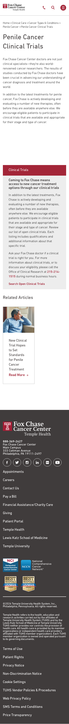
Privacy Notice (13, 665)
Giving (7, 513)
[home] (14, 10)
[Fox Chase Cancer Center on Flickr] (47, 462)
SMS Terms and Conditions (23, 707)
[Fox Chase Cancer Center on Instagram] (27, 462)
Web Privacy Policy (17, 699)
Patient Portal (13, 521)
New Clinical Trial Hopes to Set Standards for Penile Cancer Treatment (18, 355)
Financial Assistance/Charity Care (28, 505)
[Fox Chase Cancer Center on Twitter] (17, 462)
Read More (17, 375)
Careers (8, 480)
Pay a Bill (9, 497)
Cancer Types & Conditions (44, 23)
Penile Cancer (11, 27)
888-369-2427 (12, 441)
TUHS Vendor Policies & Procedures (29, 690)
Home (6, 23)
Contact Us (11, 488)
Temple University (16, 546)
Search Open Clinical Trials (27, 284)
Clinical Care (19, 23)
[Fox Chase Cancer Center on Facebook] (7, 462)
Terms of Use (12, 649)
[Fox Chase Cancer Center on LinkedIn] (37, 462)
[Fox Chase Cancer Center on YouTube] (57, 462)
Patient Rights (13, 657)
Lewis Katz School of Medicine (25, 538)
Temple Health (13, 530)
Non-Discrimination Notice (22, 674)
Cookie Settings (14, 682)
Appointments (13, 472)
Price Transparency (17, 715)
